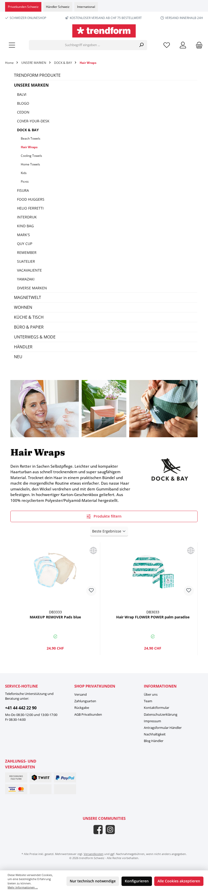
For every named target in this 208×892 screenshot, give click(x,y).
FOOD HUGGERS (30, 199)
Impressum (152, 721)
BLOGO (23, 103)
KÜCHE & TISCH (29, 317)
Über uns (151, 694)
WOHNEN (23, 307)
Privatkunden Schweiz (23, 7)
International (86, 7)
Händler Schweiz (58, 7)
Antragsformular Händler (163, 728)
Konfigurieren (137, 881)
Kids (24, 173)
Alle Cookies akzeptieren (179, 881)
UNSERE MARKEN (31, 85)
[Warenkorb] (197, 45)
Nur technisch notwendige (93, 881)
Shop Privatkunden (94, 686)
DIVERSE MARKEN (32, 288)
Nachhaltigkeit (155, 734)
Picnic (25, 181)
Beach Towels (30, 138)
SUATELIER (26, 261)
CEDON (23, 112)
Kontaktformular (156, 708)
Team (148, 701)
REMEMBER (27, 252)
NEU (18, 356)
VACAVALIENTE (29, 270)
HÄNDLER (23, 347)
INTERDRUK (27, 217)
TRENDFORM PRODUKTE (37, 75)
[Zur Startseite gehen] (104, 30)
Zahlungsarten (85, 701)
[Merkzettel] (167, 45)
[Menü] (12, 45)
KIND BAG (25, 225)
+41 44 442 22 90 (21, 708)
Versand (80, 694)
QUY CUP (24, 243)
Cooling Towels (31, 156)
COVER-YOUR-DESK (33, 121)
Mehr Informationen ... (23, 887)
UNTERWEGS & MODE (35, 337)
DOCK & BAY (28, 129)
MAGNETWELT (27, 297)
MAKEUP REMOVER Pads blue (55, 617)
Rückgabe (81, 708)
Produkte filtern (107, 516)
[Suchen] (141, 45)
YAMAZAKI (25, 279)
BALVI (21, 94)
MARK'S (23, 234)
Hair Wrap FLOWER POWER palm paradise (152, 617)
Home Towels (30, 164)
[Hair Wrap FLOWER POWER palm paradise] (153, 571)
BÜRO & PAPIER (29, 327)
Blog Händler (153, 741)
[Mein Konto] (183, 45)
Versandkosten (93, 854)
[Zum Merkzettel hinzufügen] (91, 591)
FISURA (23, 190)
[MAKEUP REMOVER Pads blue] (55, 571)
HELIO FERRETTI (30, 208)
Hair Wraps (29, 147)
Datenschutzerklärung (160, 714)
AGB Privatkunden (88, 714)
